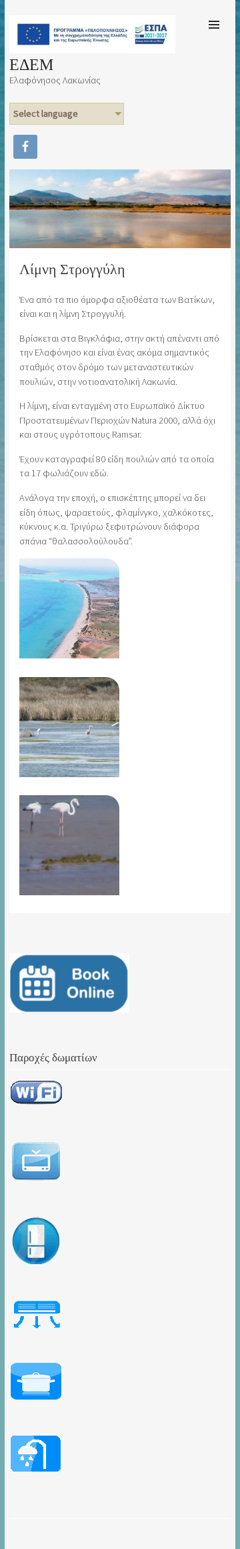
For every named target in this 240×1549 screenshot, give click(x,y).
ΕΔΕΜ (31, 65)
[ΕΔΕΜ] (92, 49)
